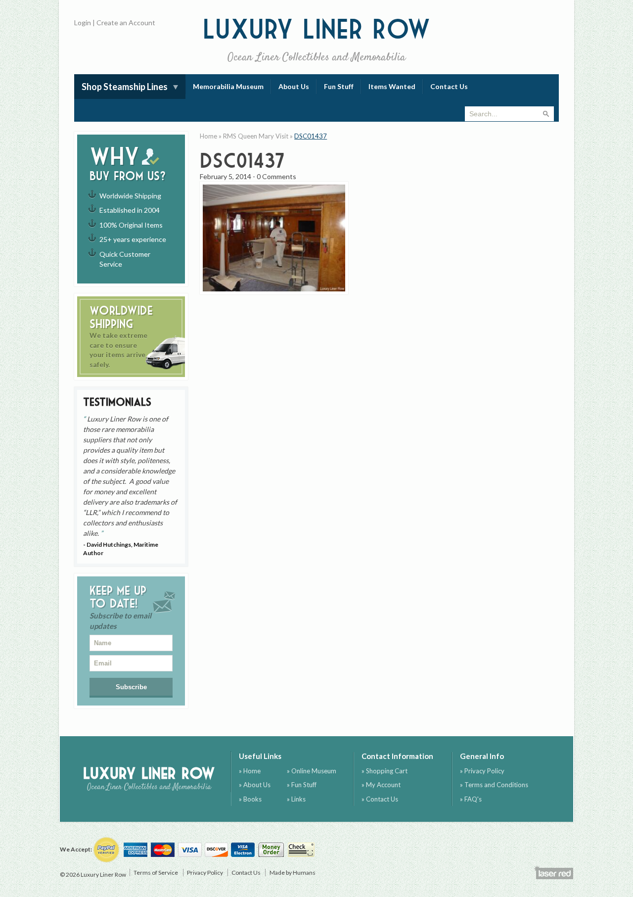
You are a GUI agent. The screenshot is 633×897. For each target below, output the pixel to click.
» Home (250, 771)
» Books (250, 799)
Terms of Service (156, 872)
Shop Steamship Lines (125, 86)
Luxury (317, 39)
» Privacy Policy (482, 771)
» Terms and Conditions (494, 785)
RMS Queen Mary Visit (255, 136)
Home (208, 136)
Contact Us (449, 86)
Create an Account (125, 22)
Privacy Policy (205, 872)
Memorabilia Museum (228, 86)
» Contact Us (380, 799)
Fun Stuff (339, 86)
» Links (296, 799)
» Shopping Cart (384, 771)
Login (82, 22)
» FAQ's (471, 799)
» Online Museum (311, 771)
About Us (293, 86)
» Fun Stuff (301, 785)
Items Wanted (391, 86)
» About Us (255, 785)
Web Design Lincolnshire (553, 872)
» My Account (381, 785)
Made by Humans (293, 872)
